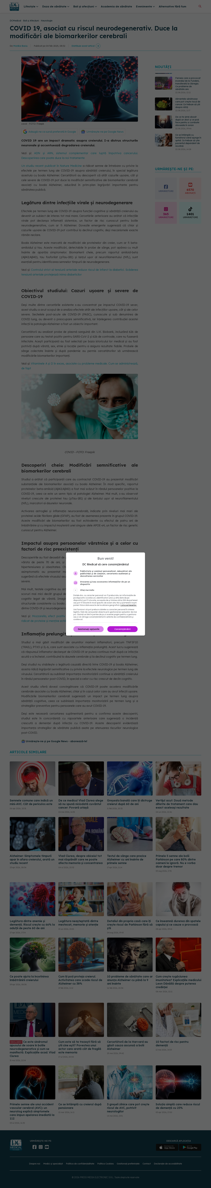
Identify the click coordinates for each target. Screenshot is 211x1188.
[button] (105, 590)
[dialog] (105, 594)
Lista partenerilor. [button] (128, 605)
